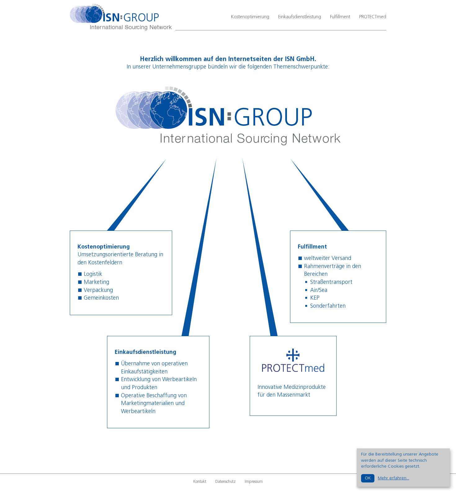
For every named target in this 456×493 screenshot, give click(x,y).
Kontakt (199, 482)
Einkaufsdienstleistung (299, 17)
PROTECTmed (372, 17)
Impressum (254, 482)
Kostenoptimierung (250, 17)
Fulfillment (340, 17)
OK (368, 478)
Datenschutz (225, 482)
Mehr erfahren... (393, 478)
